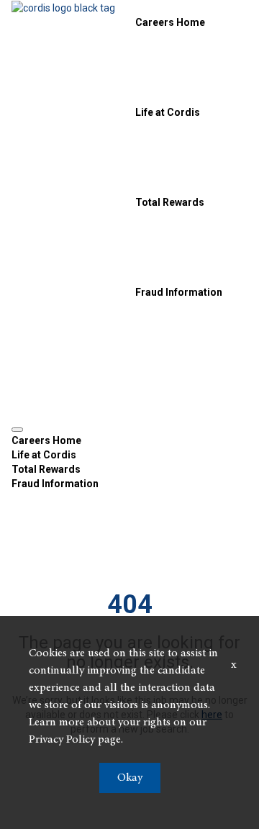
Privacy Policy (62, 740)
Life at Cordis (167, 112)
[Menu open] (17, 429)
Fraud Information (178, 292)
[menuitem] (129, 440)
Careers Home (170, 22)
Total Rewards (169, 202)
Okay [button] (129, 778)
